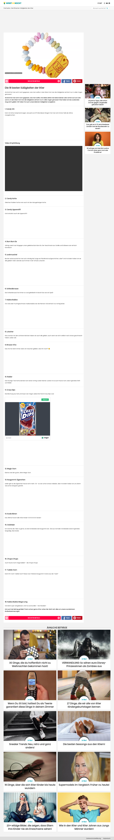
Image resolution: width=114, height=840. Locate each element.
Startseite (7, 8)
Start (100, 3)
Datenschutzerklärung (93, 838)
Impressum (106, 838)
